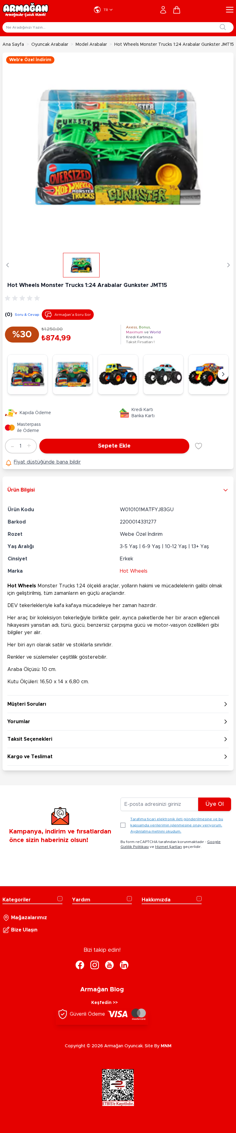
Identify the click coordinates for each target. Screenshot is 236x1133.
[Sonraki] (223, 374)
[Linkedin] (124, 965)
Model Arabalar (91, 44)
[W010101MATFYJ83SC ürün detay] (208, 374)
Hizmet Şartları (168, 847)
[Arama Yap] (222, 27)
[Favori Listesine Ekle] (198, 446)
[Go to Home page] (25, 9)
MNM (166, 1046)
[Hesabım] (163, 10)
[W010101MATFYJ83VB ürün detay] (163, 374)
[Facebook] (80, 965)
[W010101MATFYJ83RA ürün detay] (73, 374)
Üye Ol (215, 804)
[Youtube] (109, 965)
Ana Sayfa (13, 44)
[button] (7, 265)
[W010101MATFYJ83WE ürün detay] (27, 374)
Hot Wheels (134, 571)
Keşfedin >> (104, 1003)
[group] (23, 298)
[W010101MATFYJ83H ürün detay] (118, 374)
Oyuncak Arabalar (49, 44)
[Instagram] (94, 965)
